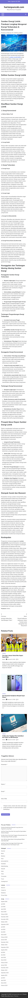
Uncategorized (4, 881)
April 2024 (3, 957)
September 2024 (5, 947)
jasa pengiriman (4, 861)
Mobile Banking (4, 866)
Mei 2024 (3, 955)
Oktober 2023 (4, 970)
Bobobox (3, 856)
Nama (3, 784)
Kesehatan (3, 863)
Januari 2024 (4, 965)
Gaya (2, 858)
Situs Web (4, 798)
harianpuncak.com (14, 7)
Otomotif (3, 868)
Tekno (8, 608)
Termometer (3, 876)
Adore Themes (14, 996)
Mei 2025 (3, 932)
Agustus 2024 (4, 949)
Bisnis (2, 853)
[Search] (26, 14)
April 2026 (3, 909)
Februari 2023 (4, 985)
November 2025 (4, 919)
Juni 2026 (3, 906)
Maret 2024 (3, 960)
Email (3, 791)
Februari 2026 (4, 914)
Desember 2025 (4, 916)
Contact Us (3, 890)
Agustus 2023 (4, 975)
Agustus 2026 (4, 901)
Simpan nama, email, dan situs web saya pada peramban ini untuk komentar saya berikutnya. (14, 807)
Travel (2, 879)
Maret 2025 (3, 934)
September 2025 (5, 924)
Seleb (2, 871)
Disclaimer (3, 892)
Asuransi (3, 851)
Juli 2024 (3, 952)
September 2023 (5, 972)
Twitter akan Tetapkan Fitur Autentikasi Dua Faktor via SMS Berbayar (13, 736)
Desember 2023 (4, 967)
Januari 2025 (4, 939)
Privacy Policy (4, 895)
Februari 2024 (4, 962)
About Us (3, 887)
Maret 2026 (3, 911)
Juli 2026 (3, 904)
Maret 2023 (3, 982)
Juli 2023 (3, 977)
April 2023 (3, 980)
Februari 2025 (4, 937)
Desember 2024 (4, 942)
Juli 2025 (3, 927)
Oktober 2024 (4, 944)
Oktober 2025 (4, 921)
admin (21, 32)
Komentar (4, 764)
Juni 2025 (3, 929)
